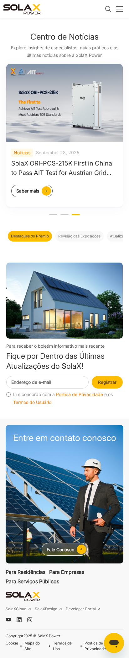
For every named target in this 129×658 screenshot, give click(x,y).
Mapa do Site (32, 646)
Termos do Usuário (32, 402)
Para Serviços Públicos (32, 581)
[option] (64, 135)
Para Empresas (66, 572)
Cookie (12, 643)
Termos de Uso (62, 646)
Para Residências (25, 572)
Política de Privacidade (79, 394)
